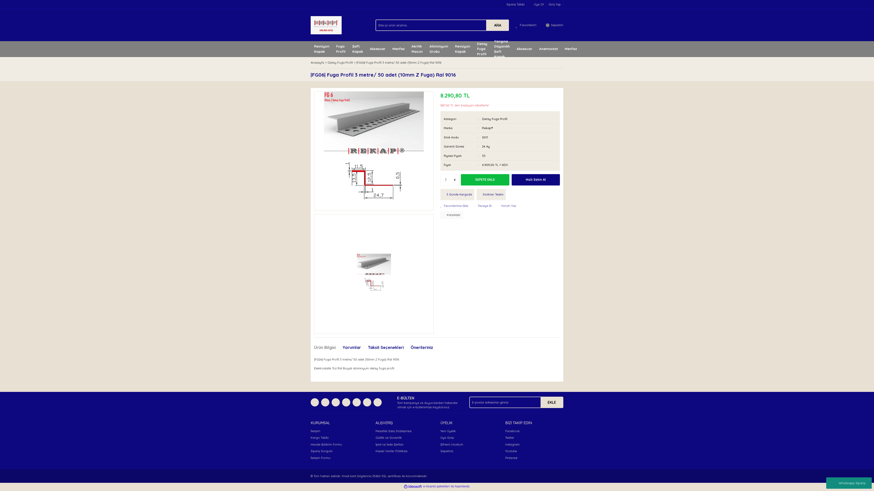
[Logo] (326, 25)
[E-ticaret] (436, 486)
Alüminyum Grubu (438, 49)
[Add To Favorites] (454, 206)
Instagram (512, 444)
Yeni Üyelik (448, 431)
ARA (497, 25)
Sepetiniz (446, 451)
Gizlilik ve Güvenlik (389, 437)
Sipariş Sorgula (321, 451)
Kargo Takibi (320, 437)
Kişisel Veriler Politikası (391, 451)
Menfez (398, 49)
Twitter (509, 437)
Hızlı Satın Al (536, 180)
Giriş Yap (555, 4)
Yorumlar (352, 347)
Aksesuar (378, 49)
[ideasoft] (413, 486)
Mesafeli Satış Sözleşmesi (394, 431)
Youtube (511, 451)
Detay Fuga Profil (494, 119)
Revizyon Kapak (321, 49)
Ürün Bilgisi (325, 347)
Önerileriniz (422, 347)
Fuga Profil (341, 49)
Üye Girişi (447, 437)
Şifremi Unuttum (451, 444)
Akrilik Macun (417, 49)
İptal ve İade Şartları (390, 444)
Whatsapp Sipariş (852, 483)
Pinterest (511, 458)
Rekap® (487, 128)
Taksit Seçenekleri (386, 347)
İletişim (315, 431)
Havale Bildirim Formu (326, 444)
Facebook (512, 431)
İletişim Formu (320, 458)
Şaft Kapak (357, 49)
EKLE (552, 402)
